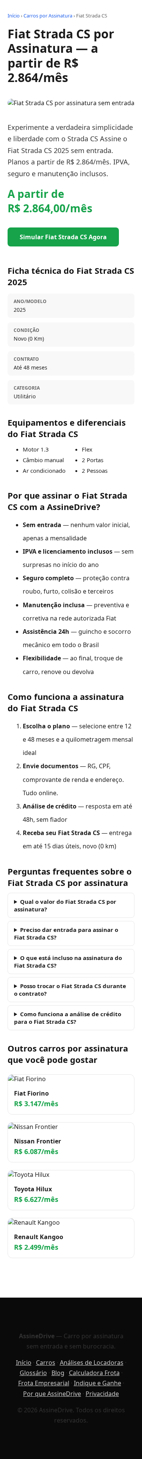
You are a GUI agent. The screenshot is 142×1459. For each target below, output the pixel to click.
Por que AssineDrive (52, 1394)
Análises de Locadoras (91, 1362)
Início (14, 15)
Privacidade (102, 1394)
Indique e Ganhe (97, 1383)
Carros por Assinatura (47, 15)
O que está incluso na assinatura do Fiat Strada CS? (68, 961)
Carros (45, 1362)
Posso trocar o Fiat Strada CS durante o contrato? (70, 989)
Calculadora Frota (94, 1373)
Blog (57, 1373)
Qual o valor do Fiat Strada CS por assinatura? (65, 905)
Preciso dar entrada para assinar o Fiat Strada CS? (66, 933)
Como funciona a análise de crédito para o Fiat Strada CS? (67, 1017)
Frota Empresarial (43, 1383)
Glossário (33, 1373)
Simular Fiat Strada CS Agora (63, 237)
